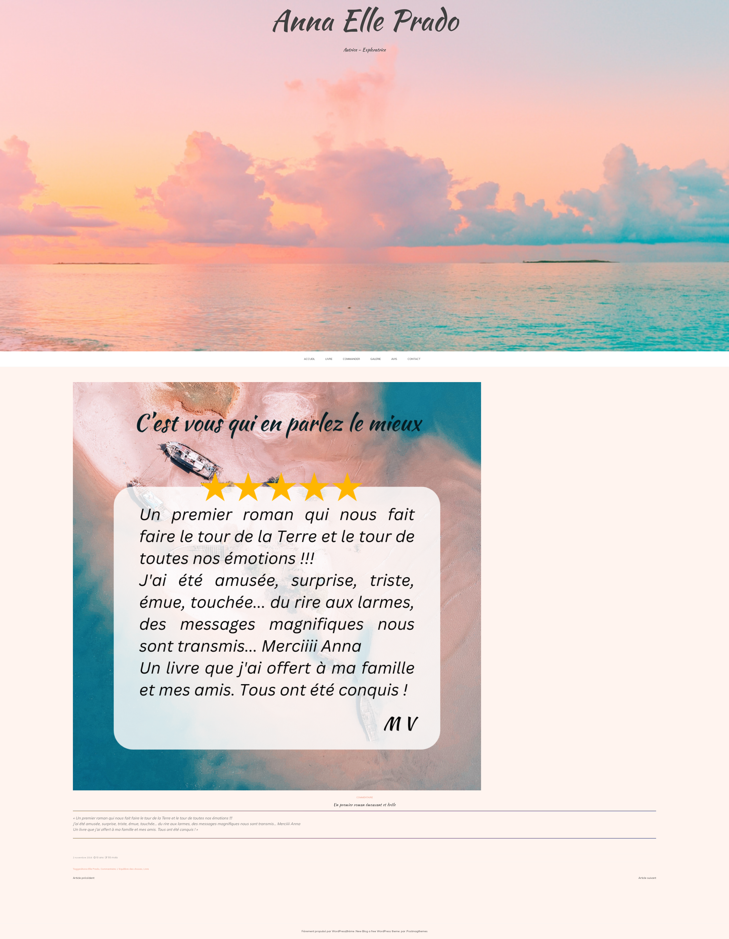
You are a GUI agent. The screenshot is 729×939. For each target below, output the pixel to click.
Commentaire (108, 868)
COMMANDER (351, 359)
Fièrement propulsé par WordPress (324, 931)
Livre (146, 868)
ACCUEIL (309, 359)
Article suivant (647, 878)
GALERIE (375, 359)
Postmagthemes (417, 931)
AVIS (394, 359)
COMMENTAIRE (364, 797)
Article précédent (83, 878)
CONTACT (414, 359)
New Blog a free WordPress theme (378, 931)
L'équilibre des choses (129, 868)
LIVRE (328, 359)
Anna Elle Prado (364, 20)
